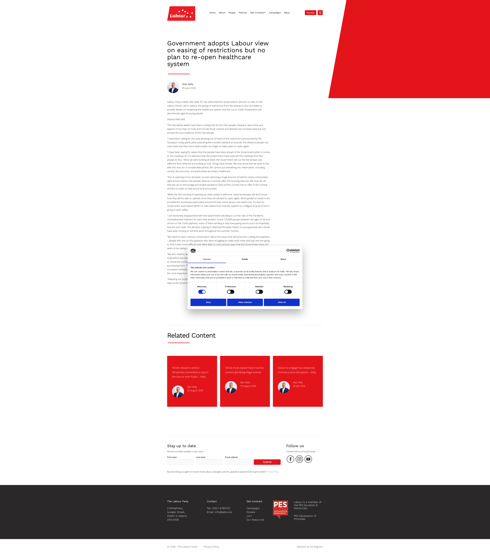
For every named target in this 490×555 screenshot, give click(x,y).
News (287, 12)
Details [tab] (245, 259)
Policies (243, 12)
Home (212, 12)
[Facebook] (290, 459)
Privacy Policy (273, 471)
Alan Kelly (187, 84)
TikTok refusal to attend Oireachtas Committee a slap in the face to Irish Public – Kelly (190, 372)
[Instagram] (299, 459)
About (222, 12)
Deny (208, 302)
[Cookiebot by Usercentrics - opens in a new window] (288, 251)
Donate (310, 12)
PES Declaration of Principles (305, 517)
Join (249, 515)
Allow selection (245, 302)
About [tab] (283, 259)
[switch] (230, 292)
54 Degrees (316, 546)
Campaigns (275, 12)
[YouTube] (308, 459)
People (232, 12)
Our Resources (255, 519)
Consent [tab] (207, 259)
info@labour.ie (223, 512)
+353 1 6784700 (221, 508)
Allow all (282, 302)
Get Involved (257, 12)
